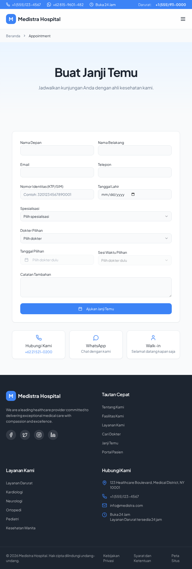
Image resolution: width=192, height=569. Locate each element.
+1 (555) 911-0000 (171, 4)
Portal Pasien (112, 452)
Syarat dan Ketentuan (142, 558)
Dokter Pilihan (31, 230)
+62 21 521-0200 (38, 351)
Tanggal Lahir (108, 186)
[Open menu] (183, 19)
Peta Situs (176, 558)
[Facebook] (11, 435)
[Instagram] (39, 435)
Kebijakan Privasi (111, 558)
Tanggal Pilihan (32, 251)
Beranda (13, 35)
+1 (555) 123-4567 (124, 496)
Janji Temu (110, 443)
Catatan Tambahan (35, 274)
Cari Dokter (111, 434)
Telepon (104, 164)
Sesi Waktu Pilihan (112, 252)
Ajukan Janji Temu (100, 308)
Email (24, 164)
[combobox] (96, 216)
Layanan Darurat (19, 483)
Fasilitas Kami (113, 416)
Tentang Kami (113, 407)
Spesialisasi (29, 208)
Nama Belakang (111, 142)
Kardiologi (14, 492)
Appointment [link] (39, 35)
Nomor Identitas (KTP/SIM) (41, 186)
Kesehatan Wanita (21, 528)
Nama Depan (31, 142)
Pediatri (12, 519)
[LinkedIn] (53, 435)
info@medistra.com (126, 505)
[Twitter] (25, 435)
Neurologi (14, 501)
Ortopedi (13, 510)
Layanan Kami (113, 425)
